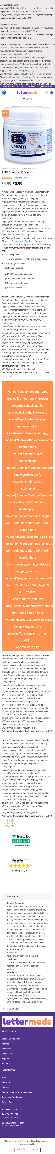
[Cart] (51, 92)
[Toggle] (4, 896)
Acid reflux (6, 1048)
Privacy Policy (8, 1102)
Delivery (5, 1087)
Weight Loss (7, 1053)
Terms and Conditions (12, 1097)
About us (6, 1082)
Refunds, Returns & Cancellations (17, 1092)
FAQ (4, 1077)
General (5, 169)
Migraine (6, 1058)
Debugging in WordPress (21, 77)
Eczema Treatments (28, 169)
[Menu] (4, 92)
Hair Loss (6, 1063)
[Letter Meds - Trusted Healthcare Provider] (27, 92)
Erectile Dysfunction (11, 1039)
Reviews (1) (13, 1009)
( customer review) (21, 178)
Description (13, 896)
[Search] (47, 92)
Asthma (5, 1044)
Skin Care (14, 169)
